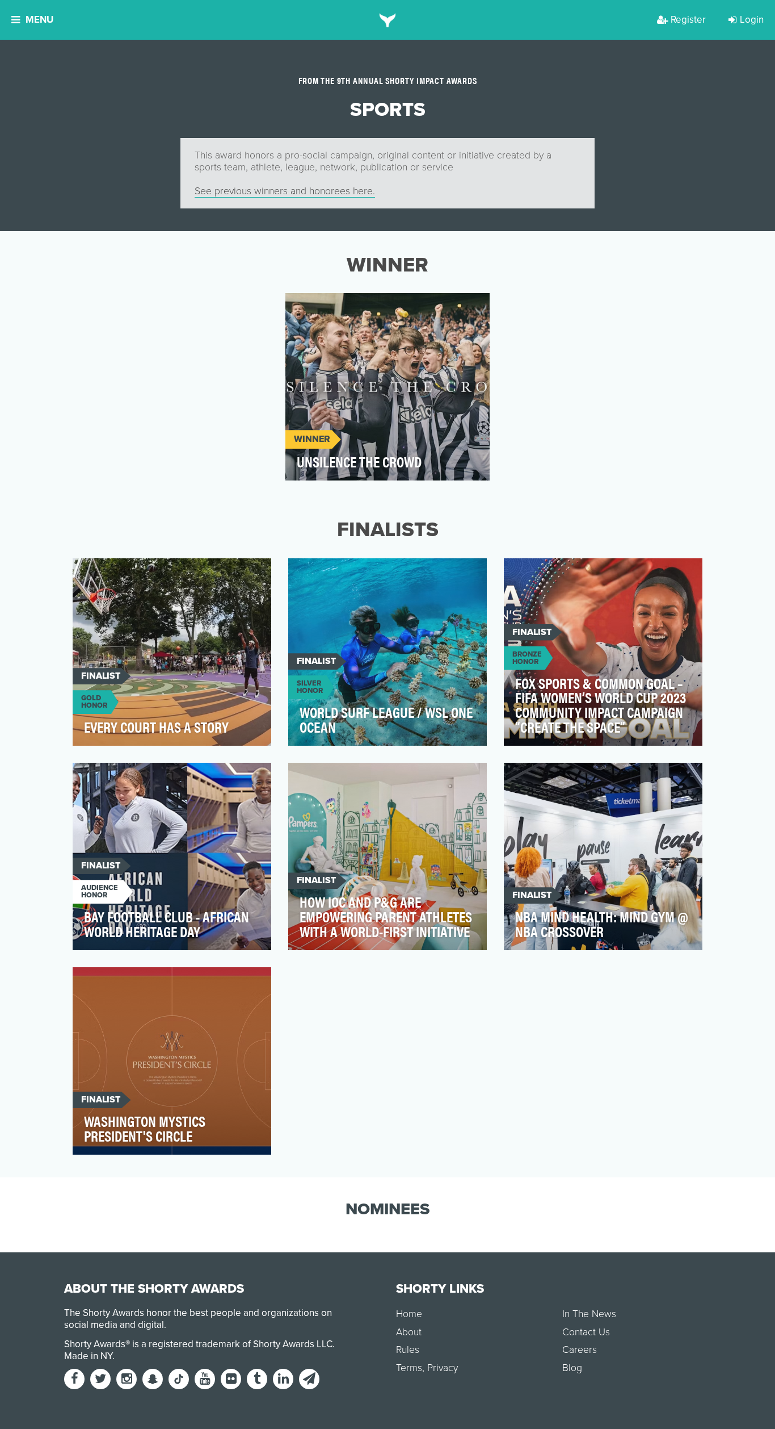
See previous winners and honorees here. (285, 191)
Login (752, 20)
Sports (312, 308)
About (409, 1332)
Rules (407, 1350)
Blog (572, 1368)
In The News (589, 1314)
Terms (409, 1368)
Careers (579, 1350)
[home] (388, 20)
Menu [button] (39, 20)
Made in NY (88, 1356)
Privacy (442, 1368)
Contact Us (586, 1332)
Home (409, 1314)
